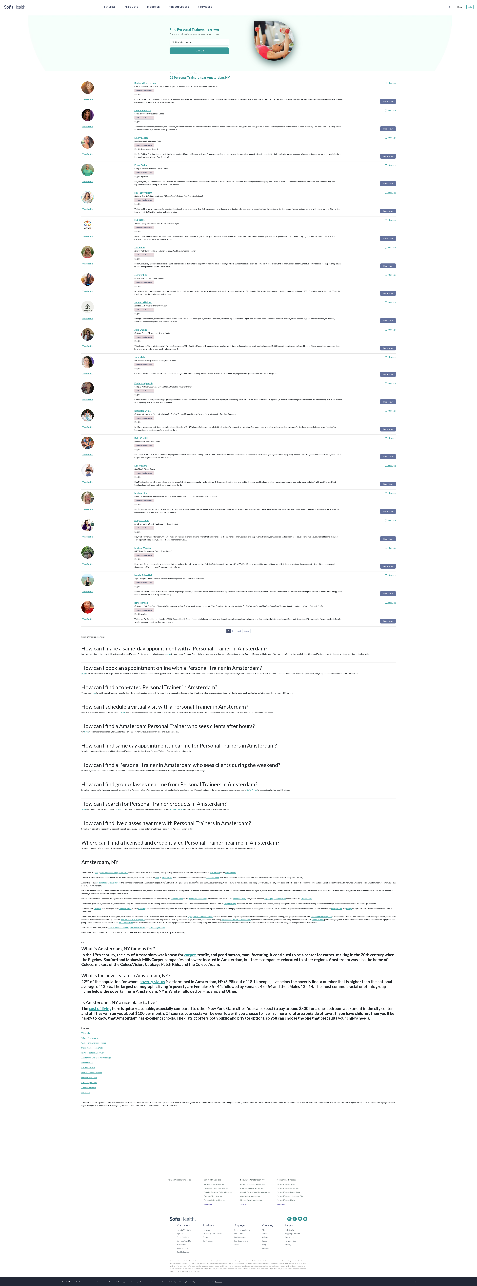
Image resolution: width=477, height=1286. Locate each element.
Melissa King (140, 493)
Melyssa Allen (141, 520)
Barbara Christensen (145, 83)
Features (206, 1230)
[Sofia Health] (14, 7)
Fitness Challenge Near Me (214, 1200)
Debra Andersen (142, 110)
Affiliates (265, 1237)
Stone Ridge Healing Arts (321, 916)
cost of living (100, 1008)
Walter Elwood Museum (118, 927)
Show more (208, 1204)
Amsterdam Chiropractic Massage (236, 919)
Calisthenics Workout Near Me (216, 1188)
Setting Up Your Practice (212, 1234)
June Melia (139, 357)
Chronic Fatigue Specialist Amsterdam (255, 1192)
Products (131, 7)
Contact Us (289, 1237)
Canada (141, 908)
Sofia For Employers (242, 1230)
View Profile (87, 99)
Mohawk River (212, 877)
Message (391, 83)
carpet (190, 954)
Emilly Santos (141, 137)
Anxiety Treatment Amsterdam (252, 1184)
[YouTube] (300, 1219)
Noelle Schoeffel (143, 575)
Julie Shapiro (140, 329)
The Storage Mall (88, 1087)
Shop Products (183, 1237)
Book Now (388, 101)
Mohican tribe (280, 898)
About (264, 1230)
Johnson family (125, 908)
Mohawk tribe (177, 898)
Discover (153, 7)
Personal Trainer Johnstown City (290, 1196)
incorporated (336, 908)
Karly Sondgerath (143, 383)
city (96, 872)
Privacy (288, 1244)
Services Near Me (184, 1241)
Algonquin (268, 898)
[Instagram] (289, 1219)
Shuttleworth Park (137, 927)
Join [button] (470, 7)
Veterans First (182, 1248)
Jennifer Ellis (140, 275)
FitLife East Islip (126, 922)
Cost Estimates (183, 1252)
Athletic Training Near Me (214, 1184)
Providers (205, 7)
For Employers (179, 7)
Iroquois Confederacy (198, 898)
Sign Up (180, 1234)
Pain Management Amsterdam (252, 1188)
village (349, 908)
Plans (236, 1244)
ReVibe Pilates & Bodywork (133, 919)
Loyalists (97, 908)
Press (264, 1241)
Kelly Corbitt (141, 438)
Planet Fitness (318, 919)
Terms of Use (290, 1241)
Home (172, 73)
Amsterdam (215, 872)
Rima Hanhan (141, 602)
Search (199, 51)
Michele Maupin (142, 548)
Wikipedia (85, 1033)
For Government (241, 1241)
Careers (265, 1234)
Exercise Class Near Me (213, 1196)
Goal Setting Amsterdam (250, 1196)
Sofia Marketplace (176, 809)
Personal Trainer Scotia (286, 1184)
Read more (218, 1282)
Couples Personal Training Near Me (218, 1192)
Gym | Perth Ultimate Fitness (200, 916)
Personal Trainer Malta (286, 1200)
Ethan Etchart (141, 165)
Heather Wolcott (143, 192)
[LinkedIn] (305, 1219)
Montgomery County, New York (114, 872)
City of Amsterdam (89, 1038)
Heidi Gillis (139, 220)
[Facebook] (295, 1219)
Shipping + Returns (292, 1234)
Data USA (85, 1092)
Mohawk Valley (239, 898)
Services (110, 7)
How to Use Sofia (184, 1230)
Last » (246, 631)
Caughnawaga (230, 903)
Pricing (205, 1237)
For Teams (238, 1234)
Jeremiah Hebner (143, 302)
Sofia (168, 654)
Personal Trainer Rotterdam (288, 1188)
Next (239, 631)
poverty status (152, 981)
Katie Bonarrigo (142, 410)
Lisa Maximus (141, 465)
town (157, 877)
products (119, 809)
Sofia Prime (252, 790)
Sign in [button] (459, 7)
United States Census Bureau (108, 882)
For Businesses (240, 1237)
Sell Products (208, 1241)
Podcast (265, 1248)
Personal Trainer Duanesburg (288, 1192)
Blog (264, 1244)
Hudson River (306, 898)
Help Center (290, 1230)
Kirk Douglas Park (157, 927)
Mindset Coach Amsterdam (251, 1200)
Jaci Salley (139, 247)
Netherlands (230, 872)
